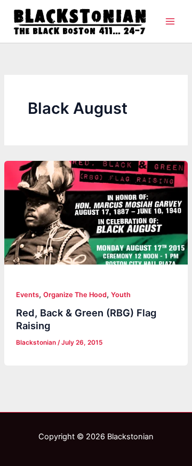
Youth (121, 295)
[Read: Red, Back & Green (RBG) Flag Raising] (96, 213)
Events (27, 295)
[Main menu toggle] (170, 21)
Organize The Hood (75, 295)
